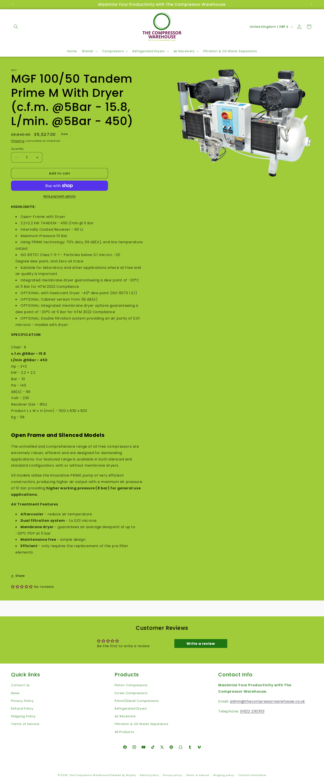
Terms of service (197, 775)
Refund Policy (22, 708)
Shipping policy (223, 775)
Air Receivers (125, 716)
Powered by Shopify (122, 775)
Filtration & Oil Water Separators (141, 724)
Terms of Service (25, 724)
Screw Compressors (131, 693)
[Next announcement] (311, 4)
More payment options (59, 196)
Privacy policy (172, 775)
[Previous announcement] (12, 4)
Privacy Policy (22, 701)
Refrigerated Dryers (131, 708)
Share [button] (20, 576)
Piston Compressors (131, 685)
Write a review (200, 643)
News (15, 693)
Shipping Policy (23, 716)
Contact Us (20, 685)
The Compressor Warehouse (89, 775)
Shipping (17, 141)
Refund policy (149, 775)
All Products (124, 732)
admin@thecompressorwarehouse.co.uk (267, 701)
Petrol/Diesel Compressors (137, 701)
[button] (16, 27)
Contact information (252, 775)
